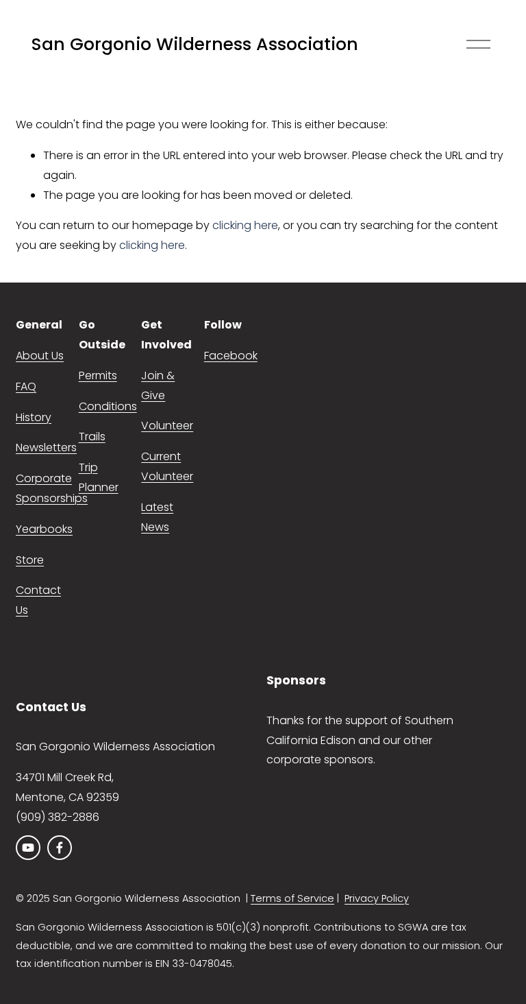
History (33, 417)
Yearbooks (44, 529)
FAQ (26, 386)
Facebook (231, 355)
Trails (92, 436)
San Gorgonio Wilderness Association (195, 44)
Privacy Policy (377, 898)
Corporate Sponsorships (52, 488)
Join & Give (158, 385)
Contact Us (38, 600)
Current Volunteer (167, 466)
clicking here (245, 225)
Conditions (108, 406)
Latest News (157, 517)
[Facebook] (59, 847)
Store (30, 560)
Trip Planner (98, 477)
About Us (40, 355)
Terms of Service (292, 898)
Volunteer (167, 425)
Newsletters (46, 447)
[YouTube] (28, 847)
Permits (98, 375)
